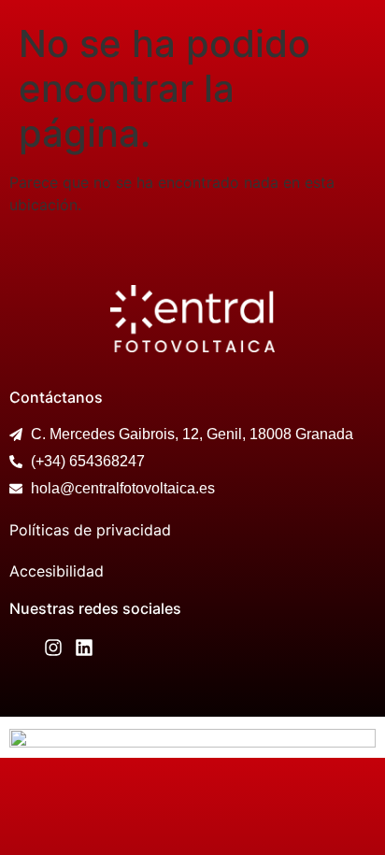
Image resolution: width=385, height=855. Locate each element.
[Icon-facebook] (22, 647)
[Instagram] (53, 647)
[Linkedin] (84, 647)
